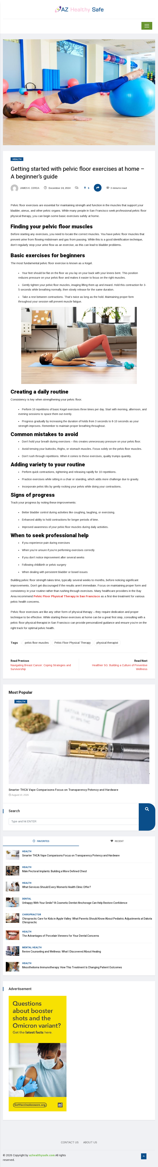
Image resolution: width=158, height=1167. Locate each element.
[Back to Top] (143, 1156)
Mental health (32, 947)
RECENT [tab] (119, 841)
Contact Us (70, 1142)
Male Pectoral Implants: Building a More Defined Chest (54, 871)
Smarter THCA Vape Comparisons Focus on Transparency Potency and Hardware (63, 790)
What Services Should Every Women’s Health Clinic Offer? (56, 887)
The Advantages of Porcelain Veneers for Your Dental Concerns (60, 936)
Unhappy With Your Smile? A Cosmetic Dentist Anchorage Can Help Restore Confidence (74, 903)
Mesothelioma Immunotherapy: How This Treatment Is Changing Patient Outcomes (72, 967)
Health (17, 159)
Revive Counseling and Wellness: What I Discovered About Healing (61, 952)
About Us (90, 1142)
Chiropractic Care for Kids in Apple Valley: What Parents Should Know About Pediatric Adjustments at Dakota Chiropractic (87, 920)
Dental (26, 899)
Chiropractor (31, 914)
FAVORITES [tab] (42, 841)
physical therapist (107, 642)
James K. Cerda (29, 188)
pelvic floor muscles (37, 642)
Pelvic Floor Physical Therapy (73, 642)
